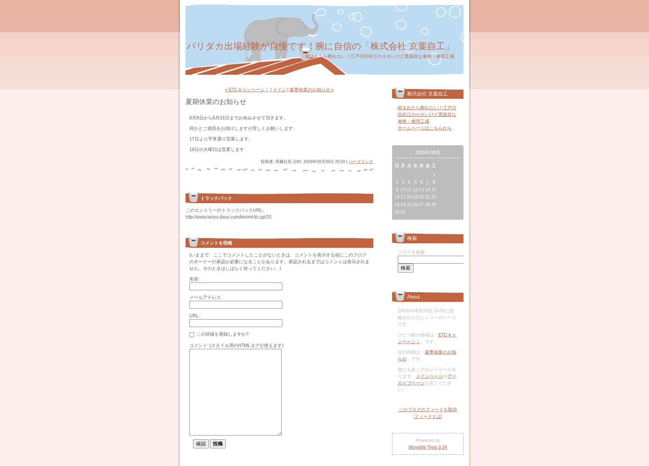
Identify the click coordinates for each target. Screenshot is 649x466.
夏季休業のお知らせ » (312, 89)
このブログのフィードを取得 (427, 409)
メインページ (429, 376)
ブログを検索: (412, 252)
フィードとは (427, 416)
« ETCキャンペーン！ (247, 89)
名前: (194, 279)
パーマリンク (361, 161)
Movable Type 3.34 (428, 447)
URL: (194, 315)
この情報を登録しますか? (222, 334)
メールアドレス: (205, 297)
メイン (279, 89)
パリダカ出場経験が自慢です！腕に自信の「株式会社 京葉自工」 (320, 46)
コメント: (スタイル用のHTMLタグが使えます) (236, 345)
